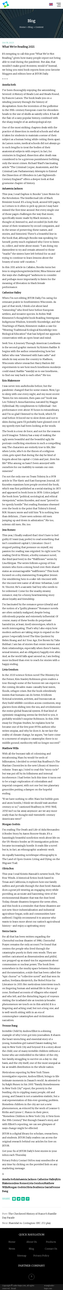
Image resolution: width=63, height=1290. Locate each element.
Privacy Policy (41, 1255)
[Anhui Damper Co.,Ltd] (5, 4)
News (12, 1248)
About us (31, 1241)
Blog (30, 27)
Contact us (51, 1248)
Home (22, 27)
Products (51, 1241)
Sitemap (21, 1255)
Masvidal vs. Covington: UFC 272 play (30, 1223)
